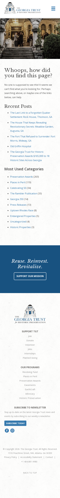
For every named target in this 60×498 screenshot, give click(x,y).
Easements (30, 385)
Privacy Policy (10, 457)
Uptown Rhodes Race (21, 210)
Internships (30, 353)
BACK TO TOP (30, 472)
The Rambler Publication (23, 193)
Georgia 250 (16, 199)
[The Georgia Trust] (22, 8)
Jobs (30, 349)
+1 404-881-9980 (29, 461)
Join (30, 336)
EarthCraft (30, 389)
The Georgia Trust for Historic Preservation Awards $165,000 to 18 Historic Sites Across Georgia (29, 156)
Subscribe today (15, 423)
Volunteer (30, 344)
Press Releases (18, 204)
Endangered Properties (23, 216)
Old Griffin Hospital (20, 146)
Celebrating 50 (18, 188)
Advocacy (30, 393)
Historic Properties (20, 227)
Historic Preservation (30, 398)
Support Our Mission (30, 276)
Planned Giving (30, 357)
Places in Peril (17, 182)
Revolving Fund (30, 371)
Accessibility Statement (31, 457)
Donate (30, 340)
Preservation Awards (21, 176)
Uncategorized (18, 221)
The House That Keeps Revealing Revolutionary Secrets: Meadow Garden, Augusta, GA (32, 127)
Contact (49, 457)
